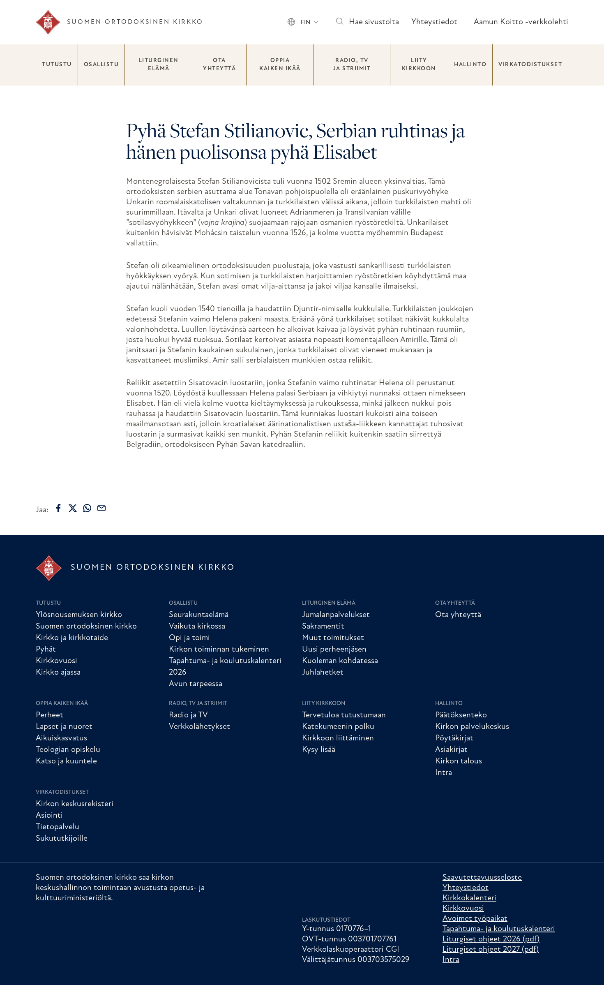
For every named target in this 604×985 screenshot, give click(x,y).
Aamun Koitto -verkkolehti (521, 22)
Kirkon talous (458, 761)
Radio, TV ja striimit (352, 65)
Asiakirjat (451, 750)
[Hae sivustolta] (339, 22)
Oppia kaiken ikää (280, 65)
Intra (443, 773)
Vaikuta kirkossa (197, 626)
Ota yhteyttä (219, 65)
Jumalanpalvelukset (336, 615)
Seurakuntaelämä (198, 615)
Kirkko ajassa (58, 672)
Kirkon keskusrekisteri (74, 804)
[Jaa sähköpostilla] (101, 508)
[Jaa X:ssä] (73, 508)
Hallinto (470, 65)
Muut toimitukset (333, 638)
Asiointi (49, 816)
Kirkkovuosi (56, 661)
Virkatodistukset (530, 65)
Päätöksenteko (461, 715)
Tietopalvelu (57, 827)
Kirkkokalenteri (469, 898)
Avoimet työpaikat (475, 919)
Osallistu (101, 65)
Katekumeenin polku (338, 727)
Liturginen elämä (159, 65)
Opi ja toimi (189, 638)
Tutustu (57, 65)
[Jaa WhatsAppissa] (87, 508)
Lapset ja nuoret (64, 727)
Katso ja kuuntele (66, 761)
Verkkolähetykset (199, 727)
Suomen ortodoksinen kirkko (86, 626)
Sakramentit (323, 626)
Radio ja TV (188, 715)
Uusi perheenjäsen (334, 649)
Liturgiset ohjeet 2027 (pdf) (491, 950)
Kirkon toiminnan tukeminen (219, 649)
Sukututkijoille (62, 839)
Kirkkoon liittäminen (338, 738)
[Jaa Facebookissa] (58, 508)
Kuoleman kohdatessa (340, 661)
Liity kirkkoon (419, 65)
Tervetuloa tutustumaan (344, 715)
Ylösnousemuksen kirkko (79, 615)
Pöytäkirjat (454, 738)
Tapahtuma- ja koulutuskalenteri (499, 929)
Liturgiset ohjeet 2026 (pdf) (491, 939)
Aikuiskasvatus (61, 738)
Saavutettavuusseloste (482, 878)
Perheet (49, 715)
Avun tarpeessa (195, 684)
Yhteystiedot (434, 22)
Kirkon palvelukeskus (472, 727)
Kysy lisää (318, 750)
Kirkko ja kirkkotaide (72, 638)
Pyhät (46, 649)
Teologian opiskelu (68, 750)
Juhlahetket (322, 672)
